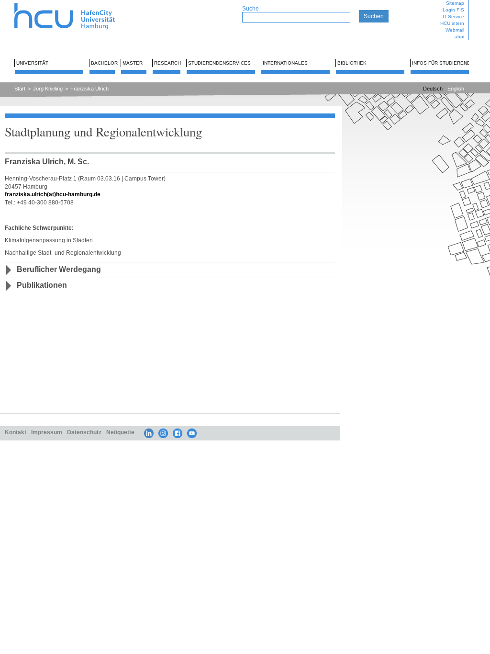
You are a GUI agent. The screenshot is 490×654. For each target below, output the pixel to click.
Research (167, 63)
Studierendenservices (219, 63)
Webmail (454, 30)
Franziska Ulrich (89, 88)
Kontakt (15, 432)
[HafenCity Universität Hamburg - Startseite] (73, 3)
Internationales (285, 63)
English (455, 88)
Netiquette (120, 432)
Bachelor (104, 63)
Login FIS (453, 9)
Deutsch (433, 88)
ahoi (459, 36)
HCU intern (452, 23)
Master (132, 63)
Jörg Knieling (48, 88)
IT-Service (453, 16)
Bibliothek (352, 63)
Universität (32, 63)
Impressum (46, 432)
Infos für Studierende (443, 63)
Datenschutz (84, 432)
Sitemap (455, 3)
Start (19, 88)
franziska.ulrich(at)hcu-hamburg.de (52, 194)
